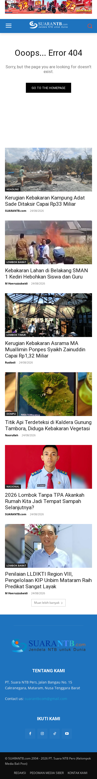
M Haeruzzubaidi (16, 283)
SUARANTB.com (15, 210)
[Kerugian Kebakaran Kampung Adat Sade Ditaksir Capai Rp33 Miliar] (48, 170)
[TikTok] (54, 733)
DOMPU (11, 414)
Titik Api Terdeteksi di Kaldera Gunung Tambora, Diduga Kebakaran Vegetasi (48, 425)
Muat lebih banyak (46, 602)
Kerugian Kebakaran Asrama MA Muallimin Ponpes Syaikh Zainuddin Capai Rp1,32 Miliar (45, 349)
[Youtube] (67, 733)
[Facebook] (30, 733)
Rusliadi (10, 362)
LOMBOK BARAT (16, 262)
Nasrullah (11, 435)
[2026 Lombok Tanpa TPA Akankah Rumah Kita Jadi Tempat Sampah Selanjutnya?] (48, 467)
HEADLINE (12, 189)
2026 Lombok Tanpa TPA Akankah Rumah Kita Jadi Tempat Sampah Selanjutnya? (44, 501)
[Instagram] (42, 733)
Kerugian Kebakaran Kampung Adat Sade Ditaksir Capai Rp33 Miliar (45, 201)
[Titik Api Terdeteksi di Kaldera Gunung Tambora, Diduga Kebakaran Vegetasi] (48, 394)
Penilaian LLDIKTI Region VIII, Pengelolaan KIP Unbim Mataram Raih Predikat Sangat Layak (48, 580)
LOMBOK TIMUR (16, 334)
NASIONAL (12, 486)
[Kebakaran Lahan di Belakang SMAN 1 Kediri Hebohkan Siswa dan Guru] (48, 242)
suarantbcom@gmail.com (46, 698)
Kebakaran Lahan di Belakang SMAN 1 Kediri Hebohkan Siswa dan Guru (46, 274)
